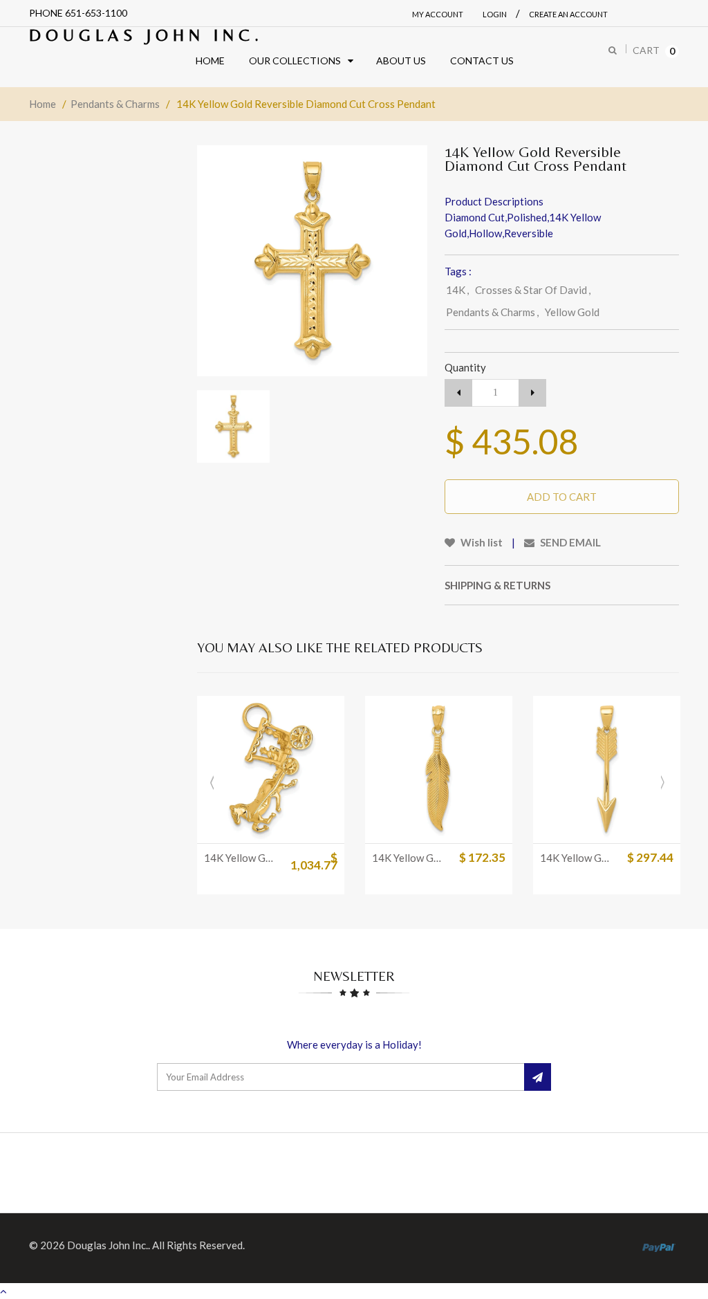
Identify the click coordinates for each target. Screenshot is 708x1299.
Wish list (480, 542)
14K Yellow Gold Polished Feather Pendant (409, 857)
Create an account (568, 14)
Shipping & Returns (497, 585)
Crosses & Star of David (532, 290)
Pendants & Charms (115, 104)
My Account (437, 14)
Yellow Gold (572, 312)
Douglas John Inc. (146, 35)
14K (457, 290)
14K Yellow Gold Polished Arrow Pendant (577, 857)
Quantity (465, 367)
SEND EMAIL (569, 542)
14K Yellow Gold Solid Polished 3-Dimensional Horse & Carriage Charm (241, 857)
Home (42, 104)
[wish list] (287, 826)
